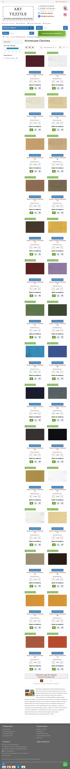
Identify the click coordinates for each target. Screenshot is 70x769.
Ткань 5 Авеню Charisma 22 (57, 75)
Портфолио (21, 23)
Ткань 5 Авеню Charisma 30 (57, 241)
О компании (6, 729)
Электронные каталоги (44, 735)
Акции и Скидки (9, 23)
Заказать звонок (47, 13)
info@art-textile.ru (47, 16)
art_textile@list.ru (9, 751)
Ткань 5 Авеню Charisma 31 (35, 282)
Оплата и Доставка (35, 23)
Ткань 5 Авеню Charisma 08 (57, 614)
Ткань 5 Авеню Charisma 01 (35, 490)
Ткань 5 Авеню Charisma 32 (57, 282)
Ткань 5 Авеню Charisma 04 (57, 531)
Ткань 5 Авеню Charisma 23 (35, 116)
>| (50, 680)
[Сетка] (26, 47)
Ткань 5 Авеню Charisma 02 (57, 490)
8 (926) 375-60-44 (9, 746)
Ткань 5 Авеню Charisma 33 (35, 324)
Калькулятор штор (42, 733)
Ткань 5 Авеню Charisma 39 (35, 448)
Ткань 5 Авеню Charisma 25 (35, 158)
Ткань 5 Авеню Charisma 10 (57, 656)
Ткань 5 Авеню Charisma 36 (57, 365)
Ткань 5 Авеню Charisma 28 (57, 199)
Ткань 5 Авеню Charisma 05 (35, 573)
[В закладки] (39, 88)
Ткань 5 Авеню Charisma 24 (57, 116)
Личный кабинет (8, 733)
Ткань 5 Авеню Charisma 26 (57, 158)
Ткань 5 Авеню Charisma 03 (35, 531)
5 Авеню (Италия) (11, 58)
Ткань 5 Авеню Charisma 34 (57, 324)
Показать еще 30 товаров (46, 675)
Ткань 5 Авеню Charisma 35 (35, 365)
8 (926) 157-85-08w (9, 749)
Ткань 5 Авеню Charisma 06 (57, 573)
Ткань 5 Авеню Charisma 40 (57, 448)
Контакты (48, 23)
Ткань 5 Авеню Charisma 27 (35, 199)
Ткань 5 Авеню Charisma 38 (57, 407)
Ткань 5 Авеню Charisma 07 (35, 614)
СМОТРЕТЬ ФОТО (35, 72)
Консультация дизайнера (52, 33)
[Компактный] (32, 47)
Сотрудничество (8, 735)
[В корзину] (31, 88)
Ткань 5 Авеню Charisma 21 (35, 75)
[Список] (29, 47)
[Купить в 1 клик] (35, 88)
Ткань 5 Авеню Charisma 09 (35, 656)
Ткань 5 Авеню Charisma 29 (35, 241)
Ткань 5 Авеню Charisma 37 (35, 407)
